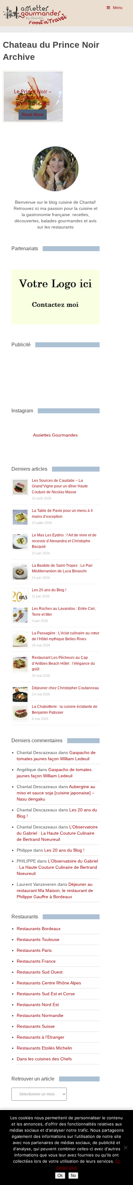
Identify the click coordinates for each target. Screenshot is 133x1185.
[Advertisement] (60, 375)
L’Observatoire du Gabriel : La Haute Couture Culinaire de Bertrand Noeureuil (57, 833)
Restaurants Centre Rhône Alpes (49, 982)
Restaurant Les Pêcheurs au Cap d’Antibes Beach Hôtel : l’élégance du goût (63, 663)
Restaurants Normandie (40, 1015)
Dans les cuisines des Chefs (44, 1058)
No (73, 1175)
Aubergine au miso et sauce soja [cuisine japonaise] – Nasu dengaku (56, 792)
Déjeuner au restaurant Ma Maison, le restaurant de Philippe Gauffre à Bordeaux (55, 890)
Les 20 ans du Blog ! (49, 590)
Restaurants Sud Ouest (39, 972)
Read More (33, 114)
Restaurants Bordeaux (39, 928)
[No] (125, 1147)
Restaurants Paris (34, 950)
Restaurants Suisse (36, 1026)
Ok (60, 1175)
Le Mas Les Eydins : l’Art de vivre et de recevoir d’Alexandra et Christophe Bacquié (64, 541)
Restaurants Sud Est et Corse (46, 993)
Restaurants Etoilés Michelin (44, 1047)
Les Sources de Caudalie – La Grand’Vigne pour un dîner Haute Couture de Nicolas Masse (60, 486)
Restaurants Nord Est (38, 1004)
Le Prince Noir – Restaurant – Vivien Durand (32, 97)
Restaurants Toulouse (38, 939)
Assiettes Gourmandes (55, 435)
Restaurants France (36, 961)
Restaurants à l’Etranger (40, 1037)
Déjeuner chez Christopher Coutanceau (65, 688)
